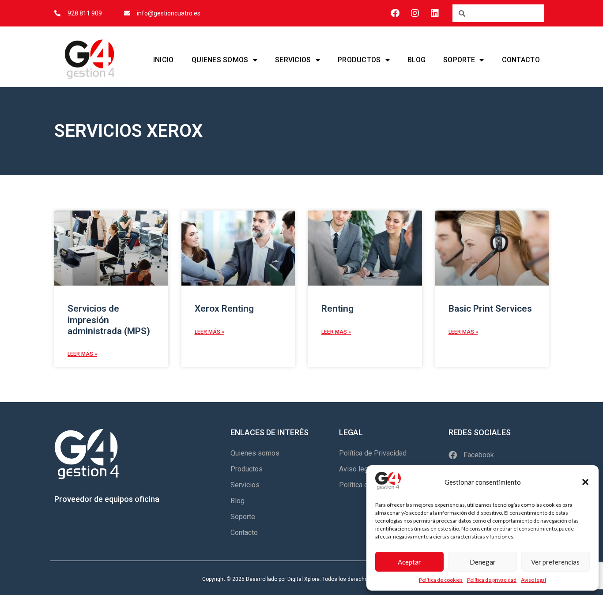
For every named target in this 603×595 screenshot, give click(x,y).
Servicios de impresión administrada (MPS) (109, 319)
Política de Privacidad (373, 453)
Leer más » (82, 354)
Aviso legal (533, 579)
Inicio (163, 60)
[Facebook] (395, 13)
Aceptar (409, 562)
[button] (585, 482)
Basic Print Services (490, 308)
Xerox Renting (224, 308)
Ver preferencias (555, 562)
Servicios (293, 60)
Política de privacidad (491, 579)
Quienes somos (220, 60)
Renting (337, 308)
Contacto (521, 60)
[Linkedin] (435, 13)
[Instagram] (415, 13)
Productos (359, 60)
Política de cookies (441, 579)
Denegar (483, 562)
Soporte (459, 60)
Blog (416, 60)
